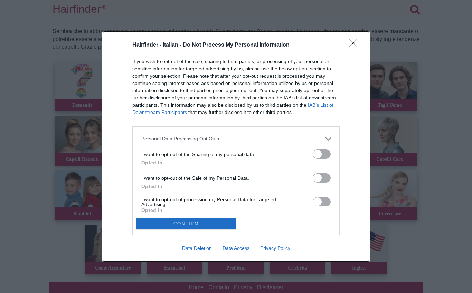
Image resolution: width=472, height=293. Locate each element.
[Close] (355, 45)
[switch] (322, 154)
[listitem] (236, 139)
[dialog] (236, 147)
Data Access (236, 248)
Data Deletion (197, 248)
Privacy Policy (275, 248)
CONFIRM (186, 223)
